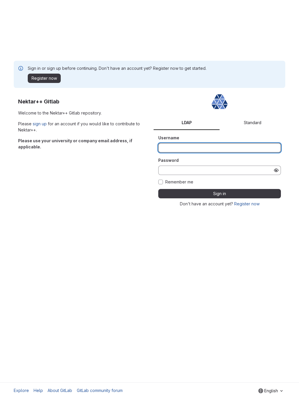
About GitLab (60, 390)
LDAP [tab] (187, 122)
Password (168, 160)
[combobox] (270, 390)
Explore (21, 390)
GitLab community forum (100, 390)
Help (38, 390)
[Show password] (276, 170)
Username (168, 137)
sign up (40, 123)
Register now (247, 203)
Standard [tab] (252, 122)
